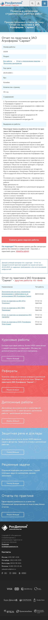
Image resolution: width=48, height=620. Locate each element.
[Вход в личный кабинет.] (38, 3)
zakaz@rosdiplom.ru (9, 569)
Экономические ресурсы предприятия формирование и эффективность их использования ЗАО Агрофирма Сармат (16, 294)
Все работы (7, 61)
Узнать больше (13, 359)
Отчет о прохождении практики (28, 61)
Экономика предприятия (12, 63)
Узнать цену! (22, 251)
